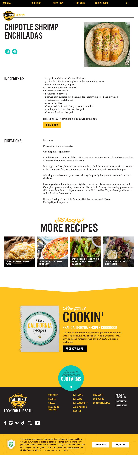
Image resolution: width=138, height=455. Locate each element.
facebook (5, 423)
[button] (134, 3)
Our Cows (77, 398)
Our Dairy (53, 394)
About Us (77, 411)
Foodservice (101, 3)
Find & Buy (80, 3)
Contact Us (98, 398)
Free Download (75, 348)
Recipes (52, 398)
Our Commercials (101, 402)
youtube (37, 423)
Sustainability (80, 406)
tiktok (23, 423)
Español (7, 3)
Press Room (121, 405)
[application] (69, 444)
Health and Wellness (53, 408)
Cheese (51, 402)
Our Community (80, 402)
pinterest (17, 423)
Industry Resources (120, 396)
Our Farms (78, 394)
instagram (11, 423)
